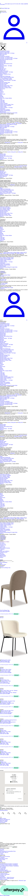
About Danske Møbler (4, 541)
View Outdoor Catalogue (5, 257)
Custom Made (3, 868)
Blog (1, 559)
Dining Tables (3, 61)
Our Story (2, 276)
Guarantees (2, 554)
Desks (1, 75)
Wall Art (1, 97)
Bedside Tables (3, 68)
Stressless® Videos (4, 858)
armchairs (20, 123)
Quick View (25, 1)
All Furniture (3, 44)
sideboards (12, 184)
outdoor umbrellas (20, 253)
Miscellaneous (3, 111)
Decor (1, 92)
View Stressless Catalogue (5, 208)
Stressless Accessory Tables (5, 87)
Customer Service (3, 552)
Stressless (2, 81)
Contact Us (2, 288)
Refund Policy (3, 555)
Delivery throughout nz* (5, 819)
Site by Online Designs (5, 895)
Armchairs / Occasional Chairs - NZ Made (8, 58)
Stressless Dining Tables (5, 82)
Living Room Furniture (5, 51)
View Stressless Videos (5, 209)
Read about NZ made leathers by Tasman (8, 124)
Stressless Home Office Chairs (6, 85)
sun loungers (11, 253)
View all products (3, 562)
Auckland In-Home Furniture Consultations (9, 863)
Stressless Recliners (4, 83)
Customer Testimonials (4, 874)
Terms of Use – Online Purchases (7, 878)
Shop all (1, 133)
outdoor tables (6, 253)
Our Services (2, 284)
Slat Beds (2, 67)
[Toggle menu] (1, 42)
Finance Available (3, 879)
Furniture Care (3, 280)
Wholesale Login (22, 880)
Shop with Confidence (4, 551)
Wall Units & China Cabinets (6, 79)
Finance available (3, 821)
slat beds (21, 165)
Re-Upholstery (3, 866)
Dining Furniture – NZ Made (6, 65)
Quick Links (2, 547)
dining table (20, 142)
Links (1, 550)
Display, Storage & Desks (5, 74)
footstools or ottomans (11, 123)
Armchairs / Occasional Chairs (6, 57)
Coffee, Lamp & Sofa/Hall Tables (7, 77)
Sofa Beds (2, 55)
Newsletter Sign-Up (4, 852)
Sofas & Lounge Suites (5, 52)
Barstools (2, 64)
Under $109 (2, 102)
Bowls (1, 89)
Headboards (2, 69)
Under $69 (2, 101)
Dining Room (3, 60)
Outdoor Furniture (3, 103)
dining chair (20, 151)
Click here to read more (5, 207)
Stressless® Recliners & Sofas (6, 59)
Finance (1, 557)
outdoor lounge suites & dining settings (11, 252)
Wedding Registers (4, 870)
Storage (1, 96)
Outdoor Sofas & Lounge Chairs (6, 104)
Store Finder (3, 538)
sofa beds (17, 122)
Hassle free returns (4, 820)
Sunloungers (2, 108)
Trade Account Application (5, 871)
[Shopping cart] (26, 42)
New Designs (3, 272)
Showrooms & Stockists (5, 548)
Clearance (2, 271)
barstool (9, 151)
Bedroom (2, 66)
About (2, 273)
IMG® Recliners (3, 54)
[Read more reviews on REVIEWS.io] (14, 782)
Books (1, 90)
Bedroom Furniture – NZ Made (6, 72)
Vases (1, 99)
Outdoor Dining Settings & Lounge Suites (8, 112)
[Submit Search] (12, 561)
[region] (14, 793)
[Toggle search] (0, 42)
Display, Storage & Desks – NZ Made (8, 80)
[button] (3, 793)
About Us (2, 850)
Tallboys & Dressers (4, 71)
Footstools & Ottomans (5, 56)
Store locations (3, 818)
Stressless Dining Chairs (5, 86)
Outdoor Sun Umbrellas (5, 109)
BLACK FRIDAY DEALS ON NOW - (11, 114)
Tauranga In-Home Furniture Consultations (9, 864)
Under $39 (2, 100)
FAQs (12, 257)
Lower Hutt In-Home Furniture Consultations (9, 865)
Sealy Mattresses (3, 73)
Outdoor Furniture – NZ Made (6, 107)
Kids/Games (2, 94)
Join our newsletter (4, 845)
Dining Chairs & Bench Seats (6, 63)
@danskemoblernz (4, 810)
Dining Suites (3, 62)
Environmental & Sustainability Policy (8, 851)
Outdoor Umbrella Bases (5, 110)
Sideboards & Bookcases (5, 76)
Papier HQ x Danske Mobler (6, 98)
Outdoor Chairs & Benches (5, 105)
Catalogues (2, 549)
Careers (1, 853)
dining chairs (7, 142)
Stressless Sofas (3, 84)
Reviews (2, 553)
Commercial (2, 869)
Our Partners (2, 822)
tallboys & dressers (18, 166)
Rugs (1, 95)
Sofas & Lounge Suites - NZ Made (7, 53)
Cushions (2, 91)
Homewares (2, 88)
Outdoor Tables (3, 106)
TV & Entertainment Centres (6, 78)
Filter (1, 563)
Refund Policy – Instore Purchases (7, 877)
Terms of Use (3, 556)
